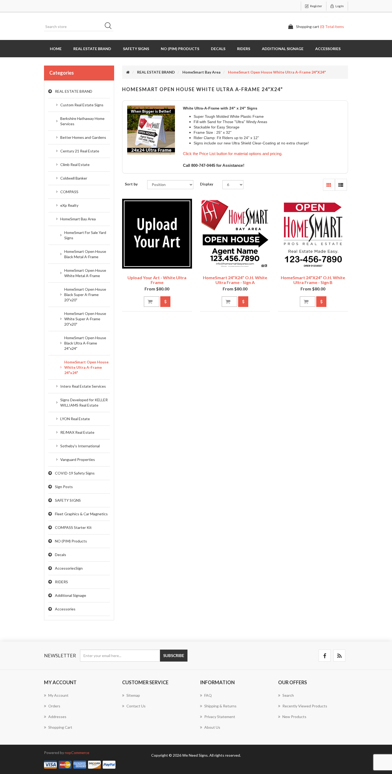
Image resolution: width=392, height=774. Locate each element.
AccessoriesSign (69, 568)
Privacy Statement (219, 716)
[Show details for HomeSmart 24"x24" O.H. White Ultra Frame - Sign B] (313, 234)
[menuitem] (79, 698)
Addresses (57, 716)
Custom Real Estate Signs (81, 105)
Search (110, 26)
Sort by (131, 184)
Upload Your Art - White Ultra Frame (156, 280)
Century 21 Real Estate (79, 151)
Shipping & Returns (220, 706)
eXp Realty (69, 205)
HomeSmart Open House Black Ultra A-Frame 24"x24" (85, 343)
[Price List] (165, 301)
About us (212, 727)
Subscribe (173, 655)
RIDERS (243, 48)
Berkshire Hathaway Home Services (82, 121)
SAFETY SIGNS (136, 48)
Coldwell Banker (73, 178)
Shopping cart (60, 727)
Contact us (136, 706)
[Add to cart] (151, 301)
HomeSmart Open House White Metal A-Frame (85, 273)
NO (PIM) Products (180, 48)
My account (58, 695)
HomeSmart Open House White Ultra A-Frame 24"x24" (86, 367)
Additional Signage (282, 48)
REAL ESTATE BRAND (92, 48)
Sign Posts (64, 486)
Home (56, 48)
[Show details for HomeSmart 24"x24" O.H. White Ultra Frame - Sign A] (235, 234)
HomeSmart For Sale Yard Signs (85, 235)
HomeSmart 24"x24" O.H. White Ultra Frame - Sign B (313, 280)
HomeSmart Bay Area (78, 219)
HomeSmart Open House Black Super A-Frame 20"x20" (85, 294)
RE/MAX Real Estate (77, 432)
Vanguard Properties (77, 459)
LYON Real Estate (75, 418)
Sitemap (133, 695)
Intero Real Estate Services (83, 386)
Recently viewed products (304, 706)
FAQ (208, 695)
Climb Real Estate (75, 164)
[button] (329, 185)
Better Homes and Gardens (83, 137)
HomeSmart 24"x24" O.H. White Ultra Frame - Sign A (235, 280)
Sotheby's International (80, 446)
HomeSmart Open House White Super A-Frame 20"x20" (85, 318)
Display (206, 184)
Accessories (328, 48)
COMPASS (69, 191)
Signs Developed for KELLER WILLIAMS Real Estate (84, 402)
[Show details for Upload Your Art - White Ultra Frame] (157, 234)
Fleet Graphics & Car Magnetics (81, 514)
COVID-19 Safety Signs (75, 473)
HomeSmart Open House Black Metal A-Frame (85, 254)
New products (294, 716)
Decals (218, 48)
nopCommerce (77, 752)
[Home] (128, 72)
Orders (54, 706)
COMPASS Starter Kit (73, 527)
